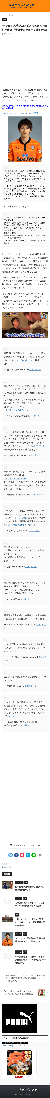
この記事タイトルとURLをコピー (26, 845)
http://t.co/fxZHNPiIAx (15, 478)
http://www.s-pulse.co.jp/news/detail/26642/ (21, 113)
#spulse (8, 525)
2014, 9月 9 (35, 369)
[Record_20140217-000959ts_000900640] (25, 336)
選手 (5, 864)
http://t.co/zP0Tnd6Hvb (24, 525)
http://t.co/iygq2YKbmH (23, 360)
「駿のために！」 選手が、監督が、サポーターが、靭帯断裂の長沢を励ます (30, 922)
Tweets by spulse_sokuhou (13, 1045)
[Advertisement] (25, 61)
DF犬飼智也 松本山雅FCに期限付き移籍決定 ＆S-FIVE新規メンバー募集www (30, 959)
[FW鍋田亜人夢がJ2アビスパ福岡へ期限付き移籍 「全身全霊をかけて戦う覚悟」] (28, 855)
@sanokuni (23, 518)
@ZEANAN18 (37, 446)
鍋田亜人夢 (8, 867)
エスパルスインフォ (25, 1089)
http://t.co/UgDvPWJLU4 (16, 410)
